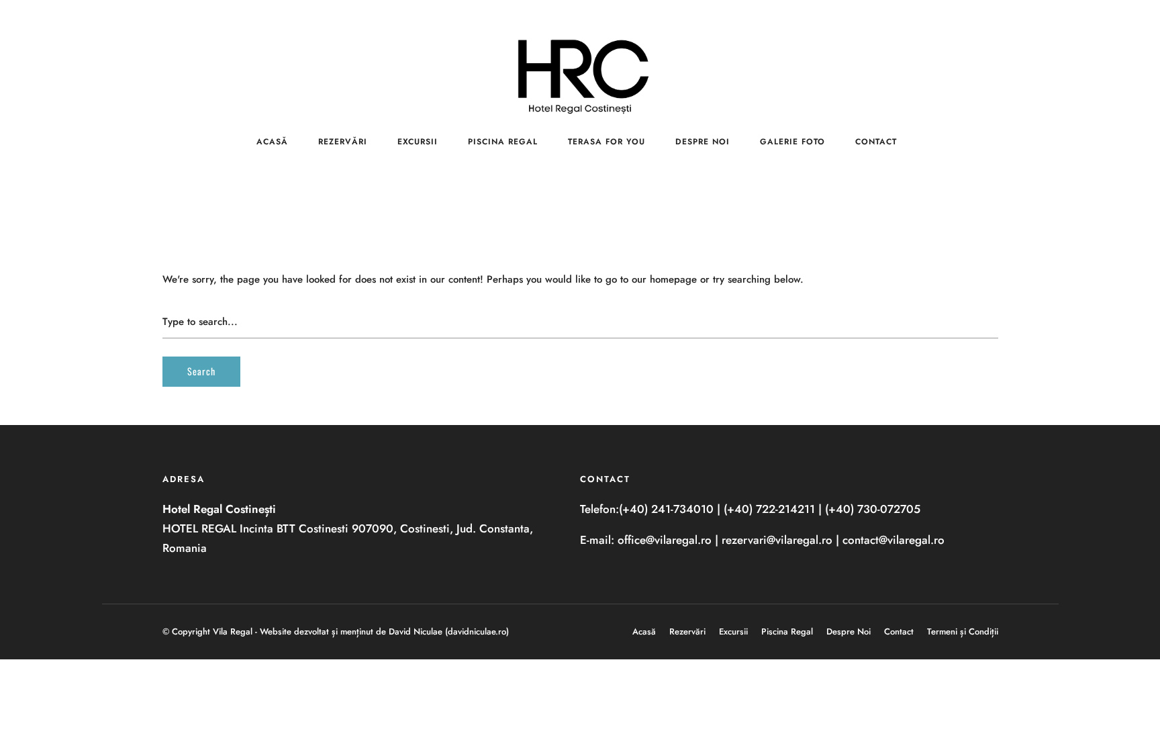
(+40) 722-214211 (769, 509)
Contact (876, 142)
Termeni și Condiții (962, 631)
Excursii (417, 142)
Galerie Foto (792, 142)
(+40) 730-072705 (872, 509)
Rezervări (342, 142)
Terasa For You (606, 142)
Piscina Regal (503, 142)
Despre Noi (702, 142)
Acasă (272, 142)
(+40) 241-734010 (666, 509)
